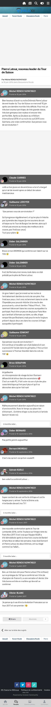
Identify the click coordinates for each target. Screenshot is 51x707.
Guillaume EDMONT (19, 332)
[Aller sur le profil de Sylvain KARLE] (5, 471)
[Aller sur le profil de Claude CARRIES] (5, 179)
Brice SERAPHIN (17, 363)
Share (13, 619)
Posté (17, 94)
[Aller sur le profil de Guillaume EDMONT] (5, 334)
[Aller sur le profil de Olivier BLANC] (5, 594)
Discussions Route (26, 82)
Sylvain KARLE (16, 470)
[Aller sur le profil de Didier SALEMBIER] (5, 243)
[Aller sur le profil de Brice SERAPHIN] (5, 364)
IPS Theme (5, 690)
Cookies (47, 690)
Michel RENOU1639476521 (16, 80)
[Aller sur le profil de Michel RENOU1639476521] (5, 93)
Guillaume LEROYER (19, 202)
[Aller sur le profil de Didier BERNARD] (5, 432)
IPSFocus (15, 690)
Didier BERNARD (17, 430)
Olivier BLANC (16, 593)
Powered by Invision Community (25, 695)
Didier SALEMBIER (18, 241)
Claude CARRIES (17, 177)
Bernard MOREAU (18, 448)
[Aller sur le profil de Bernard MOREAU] (5, 450)
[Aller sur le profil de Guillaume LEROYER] (5, 203)
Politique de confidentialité (31, 690)
